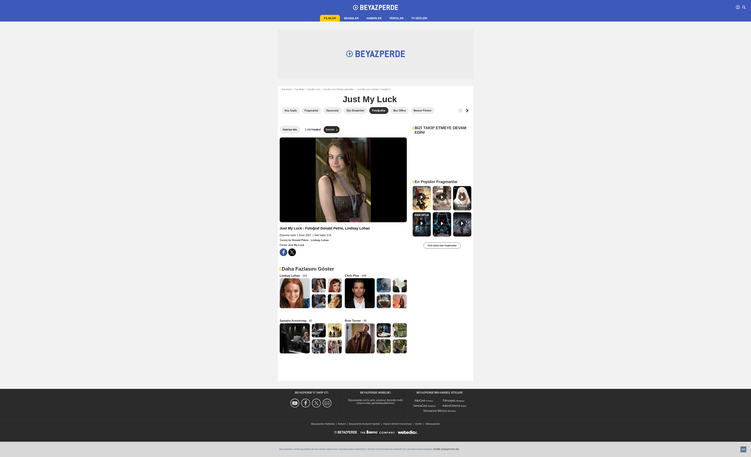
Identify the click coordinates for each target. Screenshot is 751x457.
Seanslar (351, 18)
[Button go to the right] (467, 110)
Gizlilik (418, 424)
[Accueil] (375, 7)
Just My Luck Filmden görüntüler (338, 89)
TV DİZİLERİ (419, 18)
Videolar (396, 18)
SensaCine (420, 405)
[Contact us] (328, 403)
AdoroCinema (451, 405)
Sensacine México (435, 410)
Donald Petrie (300, 240)
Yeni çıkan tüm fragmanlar (442, 245)
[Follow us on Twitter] (317, 403)
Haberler (374, 18)
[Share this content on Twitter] (292, 252)
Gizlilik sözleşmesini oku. (446, 449)
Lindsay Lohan (320, 240)
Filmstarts (449, 400)
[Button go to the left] (460, 110)
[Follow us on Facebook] (306, 403)
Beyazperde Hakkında (323, 424)
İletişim (342, 424)
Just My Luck (313, 89)
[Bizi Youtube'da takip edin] (295, 403)
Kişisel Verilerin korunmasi (397, 424)
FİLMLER (330, 18)
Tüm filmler (299, 89)
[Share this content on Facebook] (283, 252)
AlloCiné (420, 400)
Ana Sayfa (286, 89)
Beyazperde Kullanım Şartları (364, 424)
